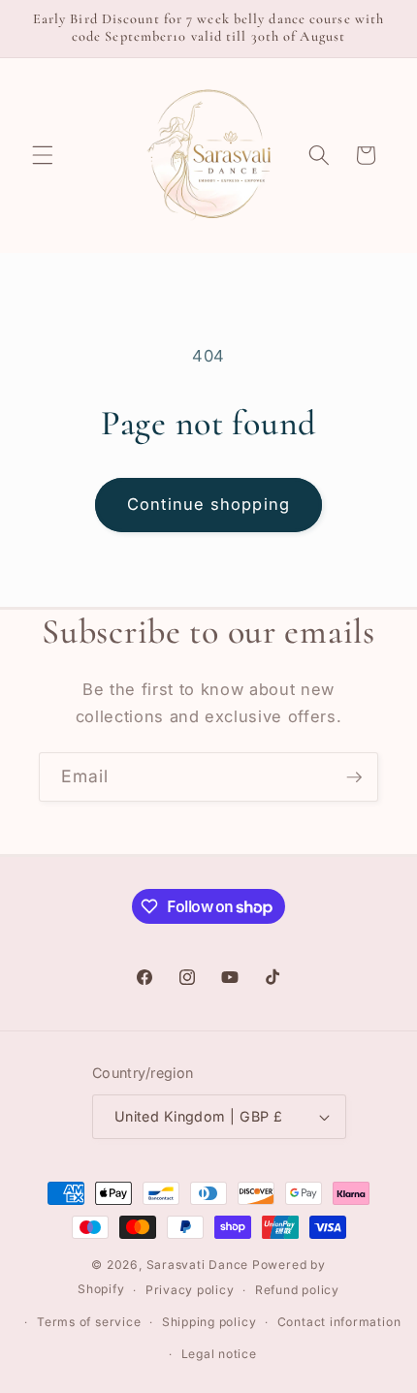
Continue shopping (208, 504)
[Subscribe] (354, 777)
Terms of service (89, 1321)
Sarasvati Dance (199, 1264)
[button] (42, 155)
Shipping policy (209, 1321)
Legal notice (219, 1353)
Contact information (339, 1321)
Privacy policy (190, 1289)
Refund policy (297, 1289)
